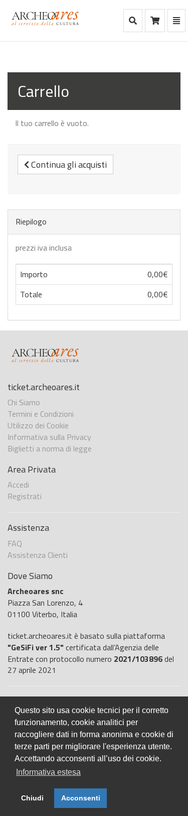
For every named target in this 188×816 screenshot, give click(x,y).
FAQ (15, 543)
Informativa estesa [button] (48, 772)
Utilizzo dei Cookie (38, 425)
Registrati (25, 496)
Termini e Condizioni (41, 414)
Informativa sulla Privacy (49, 437)
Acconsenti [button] (80, 798)
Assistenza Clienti (38, 555)
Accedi (18, 485)
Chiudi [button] (32, 798)
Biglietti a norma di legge (50, 448)
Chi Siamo (24, 402)
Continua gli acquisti (68, 164)
